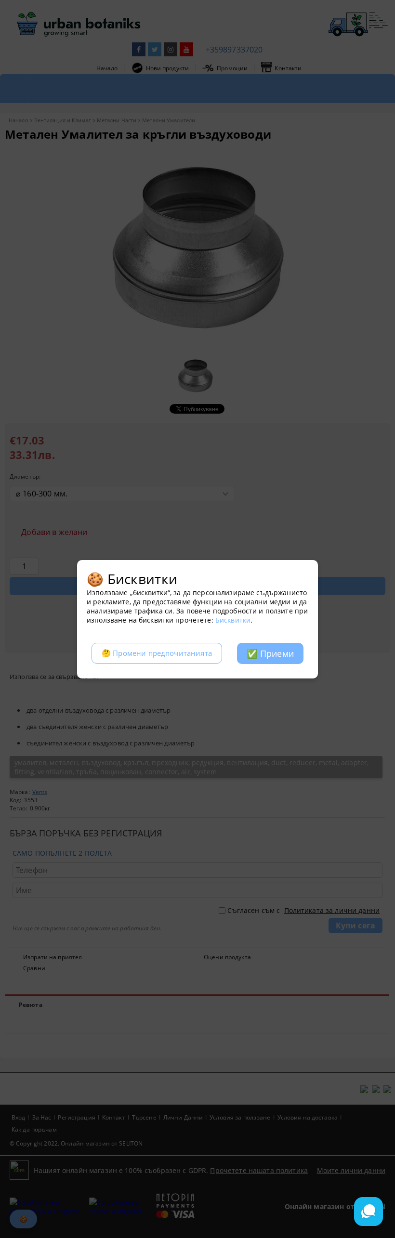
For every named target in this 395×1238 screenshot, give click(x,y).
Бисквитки (232, 620)
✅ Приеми (270, 653)
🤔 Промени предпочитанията (157, 653)
